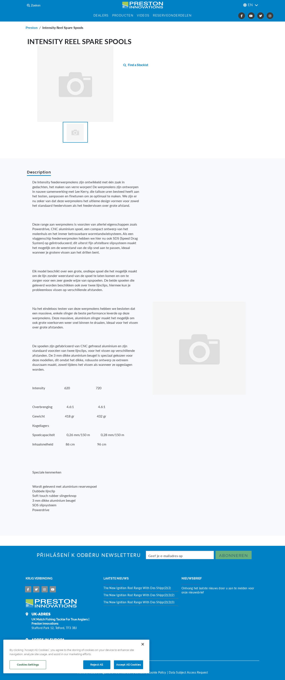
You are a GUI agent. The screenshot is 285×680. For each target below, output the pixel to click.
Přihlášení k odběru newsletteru (89, 555)
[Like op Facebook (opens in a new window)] (241, 15)
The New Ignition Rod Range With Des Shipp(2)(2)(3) (138, 602)
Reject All (96, 664)
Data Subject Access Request (188, 672)
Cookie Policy (157, 672)
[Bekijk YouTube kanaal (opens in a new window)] (251, 15)
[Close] (142, 644)
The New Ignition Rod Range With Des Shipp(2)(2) (137, 588)
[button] (75, 132)
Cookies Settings (28, 664)
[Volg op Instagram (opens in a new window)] (270, 15)
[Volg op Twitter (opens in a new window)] (260, 15)
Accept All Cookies (128, 664)
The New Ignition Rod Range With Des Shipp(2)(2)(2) (138, 595)
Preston (32, 27)
